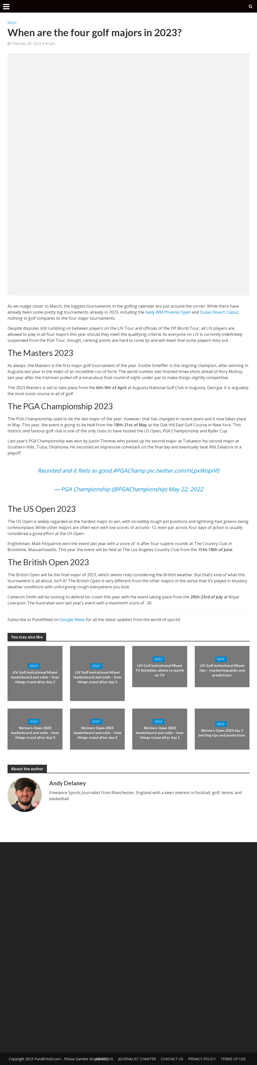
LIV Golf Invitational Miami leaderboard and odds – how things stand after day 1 (97, 677)
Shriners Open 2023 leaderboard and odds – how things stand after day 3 (35, 733)
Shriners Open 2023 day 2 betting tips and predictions (222, 732)
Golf (12, 22)
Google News (72, 619)
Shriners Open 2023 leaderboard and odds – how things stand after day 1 (159, 733)
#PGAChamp (129, 470)
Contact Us (172, 1058)
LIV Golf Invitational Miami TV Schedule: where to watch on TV (159, 670)
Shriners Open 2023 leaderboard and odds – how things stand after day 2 (97, 733)
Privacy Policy (202, 1058)
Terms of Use (233, 1058)
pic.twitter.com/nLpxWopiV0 (183, 470)
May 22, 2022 (185, 489)
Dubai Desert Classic (219, 312)
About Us (104, 1058)
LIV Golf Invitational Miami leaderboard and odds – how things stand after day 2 (35, 677)
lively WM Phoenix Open (168, 312)
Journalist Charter (137, 1058)
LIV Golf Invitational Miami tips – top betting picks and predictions (222, 670)
